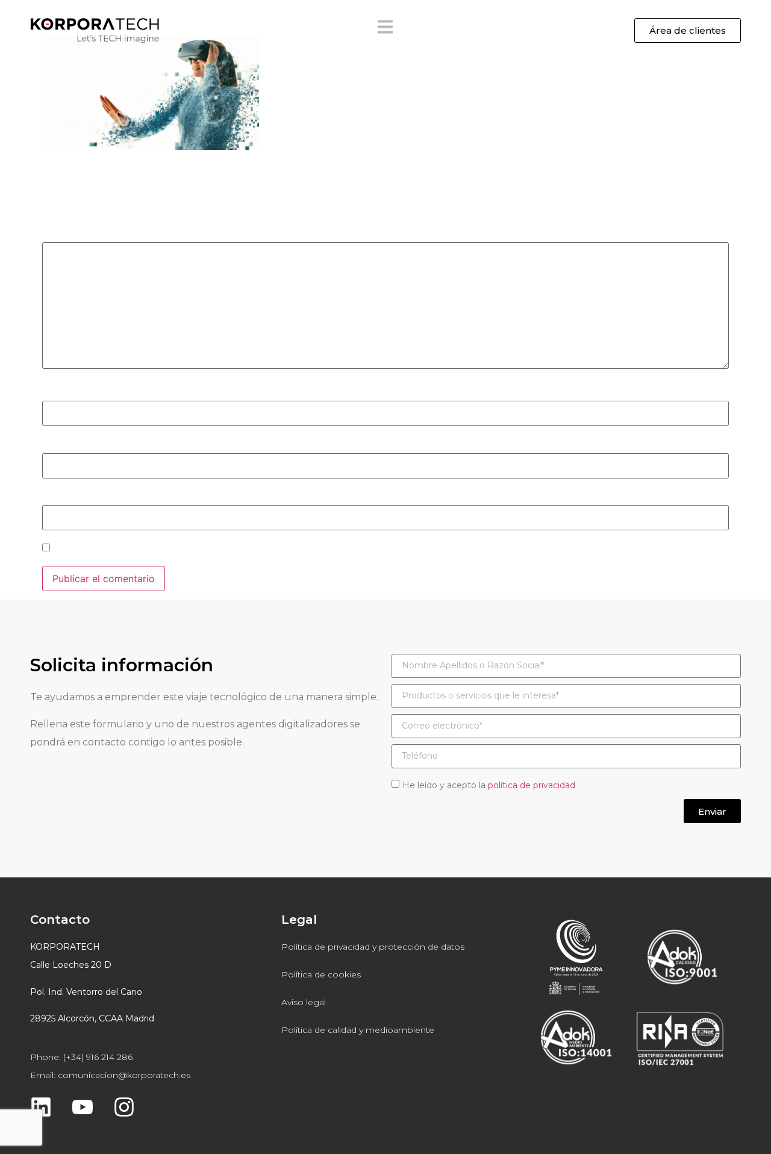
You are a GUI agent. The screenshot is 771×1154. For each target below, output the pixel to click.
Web (52, 497)
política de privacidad (531, 785)
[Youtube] (82, 1107)
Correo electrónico (89, 445)
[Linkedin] (41, 1107)
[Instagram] (124, 1107)
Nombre (64, 393)
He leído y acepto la (488, 785)
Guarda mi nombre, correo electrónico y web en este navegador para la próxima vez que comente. (279, 549)
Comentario (73, 234)
